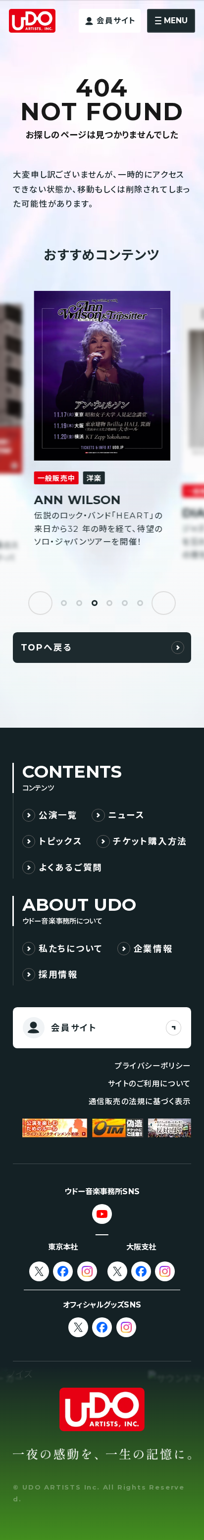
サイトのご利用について (149, 1083)
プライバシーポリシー (153, 1066)
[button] (40, 603)
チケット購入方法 (150, 841)
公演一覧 (58, 815)
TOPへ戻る (47, 647)
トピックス (61, 841)
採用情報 (58, 974)
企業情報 (153, 948)
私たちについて (71, 948)
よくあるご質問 (70, 867)
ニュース (126, 815)
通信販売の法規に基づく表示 (140, 1101)
